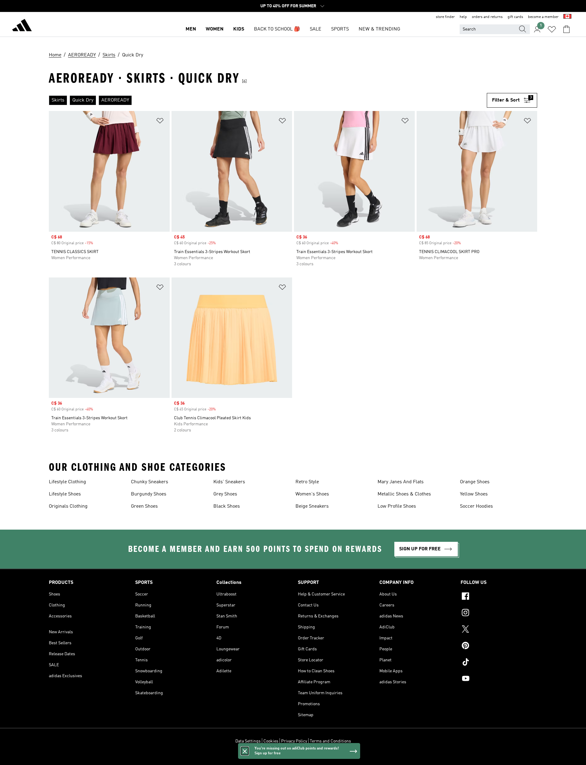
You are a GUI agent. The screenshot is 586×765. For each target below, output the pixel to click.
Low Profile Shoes (397, 506)
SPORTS (340, 29)
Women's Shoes (312, 494)
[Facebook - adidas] (499, 597)
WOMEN (214, 29)
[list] (268, 100)
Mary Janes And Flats (401, 482)
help (463, 17)
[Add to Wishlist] (160, 122)
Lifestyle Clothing (67, 482)
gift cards (515, 17)
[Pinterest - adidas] (499, 646)
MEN (191, 29)
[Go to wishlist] (551, 29)
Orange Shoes (475, 482)
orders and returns (487, 17)
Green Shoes (144, 506)
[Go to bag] (566, 29)
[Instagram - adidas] (499, 613)
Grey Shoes (225, 494)
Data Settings (248, 741)
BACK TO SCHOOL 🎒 (277, 29)
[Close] (244, 751)
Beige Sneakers (312, 506)
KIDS (238, 29)
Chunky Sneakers (149, 482)
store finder (445, 17)
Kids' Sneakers (229, 482)
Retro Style (307, 482)
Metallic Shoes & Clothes (404, 494)
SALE (315, 29)
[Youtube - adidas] (499, 679)
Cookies (270, 741)
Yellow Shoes (474, 494)
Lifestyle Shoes (65, 494)
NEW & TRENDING (379, 29)
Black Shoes (226, 506)
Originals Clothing (68, 506)
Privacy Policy (294, 741)
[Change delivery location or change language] (567, 17)
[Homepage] (22, 26)
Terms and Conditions (330, 741)
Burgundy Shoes (148, 494)
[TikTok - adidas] (499, 663)
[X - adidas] (499, 630)
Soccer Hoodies (476, 506)
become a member (543, 17)
